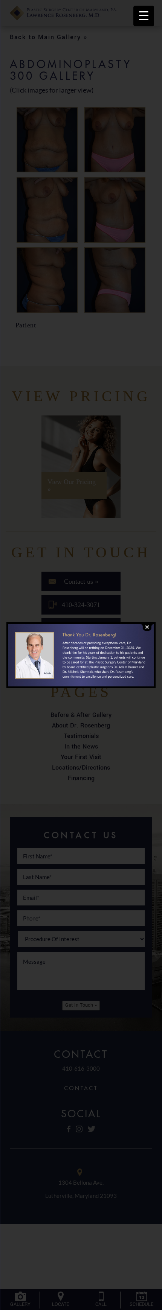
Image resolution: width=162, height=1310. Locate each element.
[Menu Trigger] (143, 16)
